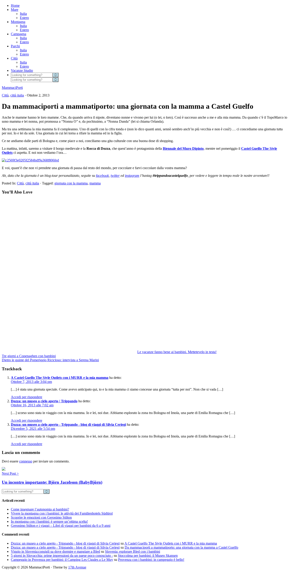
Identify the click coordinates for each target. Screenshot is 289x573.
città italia (17, 95)
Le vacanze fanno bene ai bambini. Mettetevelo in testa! (177, 352)
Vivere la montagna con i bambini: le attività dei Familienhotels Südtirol (62, 513)
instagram (132, 175)
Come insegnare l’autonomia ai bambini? (40, 509)
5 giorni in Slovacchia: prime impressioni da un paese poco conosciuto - (62, 555)
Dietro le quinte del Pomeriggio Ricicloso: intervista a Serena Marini (50, 360)
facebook (102, 175)
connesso (25, 461)
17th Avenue (77, 567)
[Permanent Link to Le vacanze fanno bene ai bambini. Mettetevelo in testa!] (69, 352)
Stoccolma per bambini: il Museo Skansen (148, 555)
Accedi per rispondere (26, 397)
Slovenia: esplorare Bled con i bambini (132, 551)
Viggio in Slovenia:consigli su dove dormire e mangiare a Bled (55, 551)
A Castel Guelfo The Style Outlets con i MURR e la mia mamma (59, 378)
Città (5, 95)
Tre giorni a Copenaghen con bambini (29, 356)
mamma (95, 183)
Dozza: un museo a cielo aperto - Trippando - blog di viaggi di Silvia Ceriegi (68, 424)
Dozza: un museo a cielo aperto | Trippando (44, 401)
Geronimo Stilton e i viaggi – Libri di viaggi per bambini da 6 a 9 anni (60, 525)
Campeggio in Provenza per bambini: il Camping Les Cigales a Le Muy (62, 559)
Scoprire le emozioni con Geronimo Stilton (41, 517)
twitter (115, 175)
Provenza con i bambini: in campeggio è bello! (151, 559)
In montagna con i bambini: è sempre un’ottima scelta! (49, 521)
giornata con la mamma (71, 183)
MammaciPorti (12, 88)
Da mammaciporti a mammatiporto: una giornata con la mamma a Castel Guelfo (181, 547)
